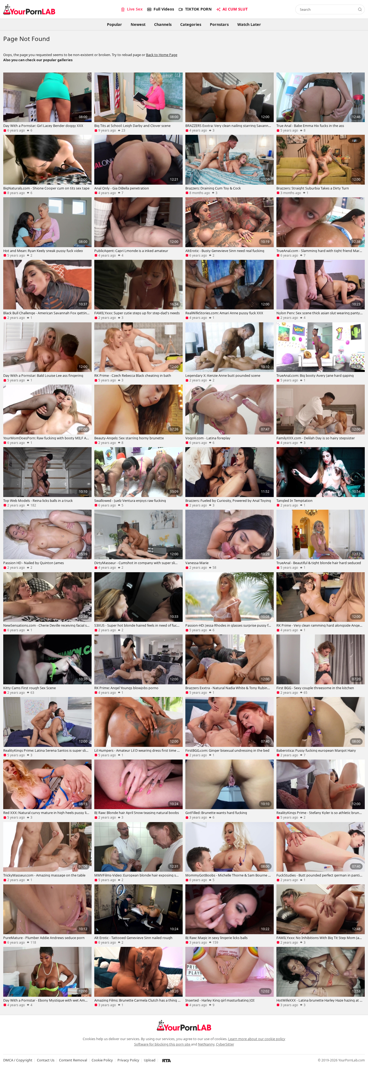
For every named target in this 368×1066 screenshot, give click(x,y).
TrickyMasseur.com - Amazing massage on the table (44, 875)
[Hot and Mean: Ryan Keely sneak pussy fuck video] (47, 227)
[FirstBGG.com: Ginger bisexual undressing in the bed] (229, 727)
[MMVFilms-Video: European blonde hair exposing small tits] (138, 852)
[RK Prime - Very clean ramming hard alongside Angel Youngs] (320, 602)
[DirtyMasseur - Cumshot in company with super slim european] (138, 540)
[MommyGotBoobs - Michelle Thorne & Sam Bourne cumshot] (229, 852)
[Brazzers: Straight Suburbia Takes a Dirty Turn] (320, 165)
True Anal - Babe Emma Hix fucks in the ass (310, 125)
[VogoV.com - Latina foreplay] (229, 414)
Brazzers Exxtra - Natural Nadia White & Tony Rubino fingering (228, 688)
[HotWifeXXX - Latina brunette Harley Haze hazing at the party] (320, 977)
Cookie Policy (102, 1060)
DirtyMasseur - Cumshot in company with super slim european (136, 563)
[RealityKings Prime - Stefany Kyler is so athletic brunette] (320, 789)
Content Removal (73, 1060)
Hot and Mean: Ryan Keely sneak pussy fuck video (43, 251)
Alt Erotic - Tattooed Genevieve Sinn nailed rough (133, 938)
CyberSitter (225, 1044)
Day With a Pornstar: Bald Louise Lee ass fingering (43, 375)
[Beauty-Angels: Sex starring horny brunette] (138, 414)
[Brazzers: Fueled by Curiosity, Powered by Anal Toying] (229, 477)
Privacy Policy (128, 1060)
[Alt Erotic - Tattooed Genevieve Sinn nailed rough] (138, 914)
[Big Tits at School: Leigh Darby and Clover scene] (138, 102)
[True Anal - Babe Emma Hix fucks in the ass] (320, 102)
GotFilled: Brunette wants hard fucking (216, 813)
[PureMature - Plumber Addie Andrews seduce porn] (47, 914)
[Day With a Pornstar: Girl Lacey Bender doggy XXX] (47, 102)
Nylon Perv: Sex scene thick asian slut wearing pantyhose (319, 313)
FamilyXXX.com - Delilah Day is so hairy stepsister (315, 438)
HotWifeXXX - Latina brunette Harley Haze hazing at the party (318, 1000)
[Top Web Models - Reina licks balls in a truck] (47, 477)
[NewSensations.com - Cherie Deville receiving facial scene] (47, 602)
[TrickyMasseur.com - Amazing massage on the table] (47, 852)
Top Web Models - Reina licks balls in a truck (38, 500)
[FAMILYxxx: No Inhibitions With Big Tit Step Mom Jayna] (320, 914)
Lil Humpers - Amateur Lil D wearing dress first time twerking (136, 750)
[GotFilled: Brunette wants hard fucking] (229, 789)
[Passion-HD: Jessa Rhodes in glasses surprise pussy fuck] (229, 602)
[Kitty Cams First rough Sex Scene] (47, 664)
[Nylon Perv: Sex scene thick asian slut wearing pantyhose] (320, 290)
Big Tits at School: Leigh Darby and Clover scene (132, 125)
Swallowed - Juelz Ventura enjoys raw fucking (130, 500)
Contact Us (45, 1060)
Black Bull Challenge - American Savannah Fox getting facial (46, 313)
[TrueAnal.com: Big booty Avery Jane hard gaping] (320, 352)
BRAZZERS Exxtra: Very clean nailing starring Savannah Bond (227, 125)
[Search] (359, 9)
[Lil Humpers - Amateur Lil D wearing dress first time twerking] (138, 727)
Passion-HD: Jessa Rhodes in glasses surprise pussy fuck (227, 625)
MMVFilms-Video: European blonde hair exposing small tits (136, 875)
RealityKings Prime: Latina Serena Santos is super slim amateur (46, 750)
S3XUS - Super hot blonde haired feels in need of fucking (136, 625)
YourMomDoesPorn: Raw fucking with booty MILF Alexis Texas (46, 438)
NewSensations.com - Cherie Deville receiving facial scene (45, 625)
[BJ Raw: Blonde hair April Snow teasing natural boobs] (138, 789)
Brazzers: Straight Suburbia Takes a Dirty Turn (312, 188)
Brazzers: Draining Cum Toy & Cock (213, 188)
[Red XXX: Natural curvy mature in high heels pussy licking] (47, 789)
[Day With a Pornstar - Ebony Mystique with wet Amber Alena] (47, 977)
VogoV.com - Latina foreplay (207, 438)
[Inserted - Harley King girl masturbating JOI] (229, 977)
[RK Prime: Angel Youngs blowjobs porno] (138, 664)
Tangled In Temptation (294, 500)
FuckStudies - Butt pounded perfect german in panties (319, 875)
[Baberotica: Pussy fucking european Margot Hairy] (320, 727)
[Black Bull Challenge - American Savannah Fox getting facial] (47, 290)
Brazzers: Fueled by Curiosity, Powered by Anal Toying (228, 500)
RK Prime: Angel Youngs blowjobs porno (126, 688)
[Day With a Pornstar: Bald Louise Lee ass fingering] (47, 352)
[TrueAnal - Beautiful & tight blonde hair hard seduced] (320, 540)
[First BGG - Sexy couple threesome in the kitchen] (320, 664)
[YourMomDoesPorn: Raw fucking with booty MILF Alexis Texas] (47, 414)
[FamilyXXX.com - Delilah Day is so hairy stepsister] (320, 414)
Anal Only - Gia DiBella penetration (121, 188)
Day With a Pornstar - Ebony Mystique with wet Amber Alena (46, 1000)
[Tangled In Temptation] (320, 477)
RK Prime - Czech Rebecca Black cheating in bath (132, 375)
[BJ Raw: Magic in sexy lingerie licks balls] (229, 914)
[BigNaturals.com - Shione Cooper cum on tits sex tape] (47, 165)
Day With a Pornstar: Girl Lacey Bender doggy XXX (43, 125)
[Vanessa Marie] (229, 540)
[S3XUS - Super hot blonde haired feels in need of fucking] (138, 602)
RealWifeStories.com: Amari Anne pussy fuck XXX (224, 313)
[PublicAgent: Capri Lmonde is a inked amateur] (138, 227)
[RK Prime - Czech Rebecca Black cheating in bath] (138, 352)
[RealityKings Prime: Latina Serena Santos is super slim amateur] (47, 727)
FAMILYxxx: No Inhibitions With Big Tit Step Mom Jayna (318, 938)
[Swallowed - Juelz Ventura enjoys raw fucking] (138, 477)
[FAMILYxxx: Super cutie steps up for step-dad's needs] (138, 290)
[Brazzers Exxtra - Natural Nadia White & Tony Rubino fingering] (229, 664)
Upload (149, 1060)
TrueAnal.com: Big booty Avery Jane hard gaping (315, 375)
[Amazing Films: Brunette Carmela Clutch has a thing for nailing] (138, 977)
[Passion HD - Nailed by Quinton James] (47, 540)
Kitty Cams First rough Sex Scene (29, 688)
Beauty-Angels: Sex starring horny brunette (129, 438)
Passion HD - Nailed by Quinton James (33, 563)
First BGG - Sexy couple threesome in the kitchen (315, 688)
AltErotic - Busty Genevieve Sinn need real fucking (224, 251)
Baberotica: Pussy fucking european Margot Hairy (316, 750)
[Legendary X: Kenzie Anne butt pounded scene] (229, 352)
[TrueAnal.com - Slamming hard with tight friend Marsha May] (320, 227)
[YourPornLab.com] (29, 9)
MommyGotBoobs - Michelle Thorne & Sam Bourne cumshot (227, 875)
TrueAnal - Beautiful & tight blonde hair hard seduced (318, 563)
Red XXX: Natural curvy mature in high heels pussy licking (45, 813)
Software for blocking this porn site (162, 1044)
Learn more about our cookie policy (256, 1038)
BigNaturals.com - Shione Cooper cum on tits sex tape (46, 188)
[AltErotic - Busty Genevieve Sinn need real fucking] (229, 227)
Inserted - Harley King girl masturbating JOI (219, 1000)
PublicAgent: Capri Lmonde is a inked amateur (131, 251)
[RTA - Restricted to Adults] (167, 1060)
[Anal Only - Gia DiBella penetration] (138, 165)
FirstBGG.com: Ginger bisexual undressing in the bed (227, 750)
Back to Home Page (161, 54)
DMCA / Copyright (17, 1060)
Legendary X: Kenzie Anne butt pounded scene (222, 375)
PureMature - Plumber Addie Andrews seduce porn (44, 938)
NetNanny (206, 1044)
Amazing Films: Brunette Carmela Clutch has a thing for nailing (136, 1000)
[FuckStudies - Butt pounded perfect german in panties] (320, 852)
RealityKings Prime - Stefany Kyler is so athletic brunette (319, 813)
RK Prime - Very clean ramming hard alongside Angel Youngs (318, 625)
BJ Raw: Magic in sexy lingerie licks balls (216, 938)
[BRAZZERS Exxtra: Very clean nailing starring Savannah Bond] (229, 102)
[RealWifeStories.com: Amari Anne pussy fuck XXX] (229, 290)
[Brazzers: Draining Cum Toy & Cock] (229, 165)
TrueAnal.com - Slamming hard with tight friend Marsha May (318, 251)
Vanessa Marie (197, 563)
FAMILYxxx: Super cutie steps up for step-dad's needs (137, 313)
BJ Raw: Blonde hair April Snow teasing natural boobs (136, 813)
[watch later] (9, 116)
